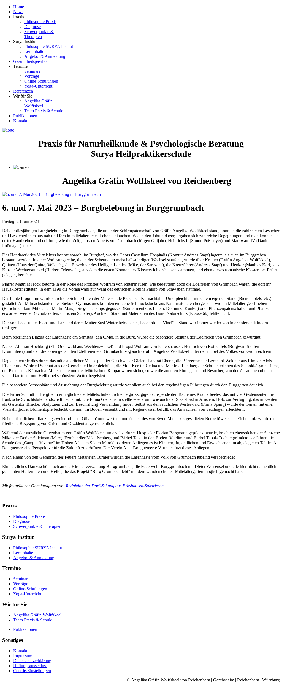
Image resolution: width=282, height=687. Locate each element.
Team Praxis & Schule (32, 620)
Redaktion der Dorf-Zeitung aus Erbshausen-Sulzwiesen (115, 485)
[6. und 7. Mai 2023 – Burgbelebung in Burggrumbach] (51, 194)
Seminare (21, 579)
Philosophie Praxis (29, 516)
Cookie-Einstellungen (32, 670)
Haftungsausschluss (30, 665)
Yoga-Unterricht (27, 593)
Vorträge (20, 583)
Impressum (22, 655)
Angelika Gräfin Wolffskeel (37, 615)
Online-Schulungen (30, 588)
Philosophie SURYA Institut (37, 547)
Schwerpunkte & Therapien (37, 526)
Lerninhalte (23, 552)
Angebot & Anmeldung (33, 557)
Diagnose (21, 521)
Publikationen (25, 629)
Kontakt (20, 650)
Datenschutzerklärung (32, 660)
